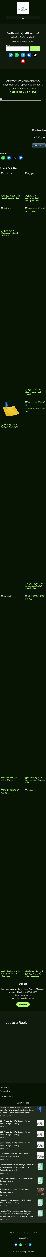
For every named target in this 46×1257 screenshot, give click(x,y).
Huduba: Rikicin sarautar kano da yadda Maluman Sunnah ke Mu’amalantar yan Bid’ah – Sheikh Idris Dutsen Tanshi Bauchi (16, 1213)
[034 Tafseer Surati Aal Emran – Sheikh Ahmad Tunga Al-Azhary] (40, 1123)
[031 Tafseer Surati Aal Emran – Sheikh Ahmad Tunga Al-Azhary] (40, 1156)
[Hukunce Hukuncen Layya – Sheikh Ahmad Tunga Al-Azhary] (40, 1181)
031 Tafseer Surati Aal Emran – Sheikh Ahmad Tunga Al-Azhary (14, 1155)
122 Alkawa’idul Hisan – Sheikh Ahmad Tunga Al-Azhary (15, 1190)
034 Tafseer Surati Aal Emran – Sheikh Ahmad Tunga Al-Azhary (15, 1122)
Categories (5, 1091)
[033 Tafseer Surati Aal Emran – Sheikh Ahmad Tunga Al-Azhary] (40, 1134)
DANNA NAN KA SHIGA (23, 92)
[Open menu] (23, 17)
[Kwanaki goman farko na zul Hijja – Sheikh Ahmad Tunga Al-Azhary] (40, 1202)
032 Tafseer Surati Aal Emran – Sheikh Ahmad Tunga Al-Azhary (15, 1144)
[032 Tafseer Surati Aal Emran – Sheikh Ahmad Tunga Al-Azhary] (40, 1145)
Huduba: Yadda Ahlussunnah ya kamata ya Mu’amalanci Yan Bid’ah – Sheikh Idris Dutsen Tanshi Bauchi (17, 1167)
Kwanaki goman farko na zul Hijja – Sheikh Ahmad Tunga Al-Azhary (16, 1201)
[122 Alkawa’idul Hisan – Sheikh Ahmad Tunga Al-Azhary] (40, 1191)
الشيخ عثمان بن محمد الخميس (25, 41)
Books (14, 41)
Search (9, 45)
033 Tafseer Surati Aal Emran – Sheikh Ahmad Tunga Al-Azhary (15, 1133)
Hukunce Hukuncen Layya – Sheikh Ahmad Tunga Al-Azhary (16, 1179)
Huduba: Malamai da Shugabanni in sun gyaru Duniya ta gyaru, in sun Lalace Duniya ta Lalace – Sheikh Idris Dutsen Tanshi (17, 1110)
